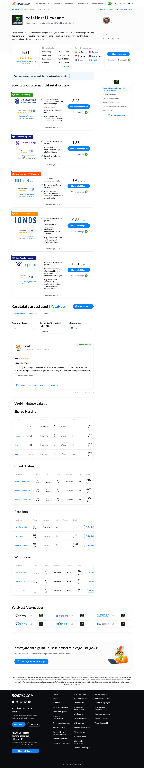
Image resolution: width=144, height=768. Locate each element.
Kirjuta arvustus (84, 306)
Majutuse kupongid (101, 698)
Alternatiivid (107, 110)
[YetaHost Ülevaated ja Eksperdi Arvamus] (104, 38)
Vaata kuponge (79, 112)
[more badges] (111, 23)
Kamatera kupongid (102, 703)
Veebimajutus (79, 703)
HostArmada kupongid (99, 708)
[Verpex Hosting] (25, 264)
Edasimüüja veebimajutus (79, 742)
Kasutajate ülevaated (111, 98)
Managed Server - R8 (22, 490)
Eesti (76, 328)
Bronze (17, 436)
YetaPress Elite (20, 591)
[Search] (116, 3)
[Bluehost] (25, 180)
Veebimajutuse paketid (111, 102)
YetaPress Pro (20, 582)
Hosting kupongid (101, 3)
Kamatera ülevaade (26, 116)
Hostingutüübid (41, 3)
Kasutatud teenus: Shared (25, 376)
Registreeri (18, 724)
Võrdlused (69, 3)
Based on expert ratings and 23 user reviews (26, 62)
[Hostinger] (25, 143)
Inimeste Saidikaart (60, 707)
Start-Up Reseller (21, 527)
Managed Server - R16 (23, 500)
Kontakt (56, 703)
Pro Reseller (19, 536)
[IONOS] (25, 220)
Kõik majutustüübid (81, 698)
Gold (16, 454)
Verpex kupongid (101, 723)
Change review (37, 385)
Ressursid (82, 3)
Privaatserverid (80, 736)
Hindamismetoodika (107, 9)
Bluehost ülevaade (27, 194)
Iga (15, 328)
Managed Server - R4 (22, 481)
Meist (55, 698)
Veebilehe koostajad (82, 748)
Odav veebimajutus (81, 718)
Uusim (45, 331)
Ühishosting (78, 714)
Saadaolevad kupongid (119, 60)
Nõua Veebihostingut (61, 723)
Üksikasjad (90, 527)
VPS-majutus (79, 723)
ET (132, 3)
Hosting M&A (24, 751)
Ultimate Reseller (21, 545)
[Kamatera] (25, 101)
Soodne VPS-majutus (82, 727)
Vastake (22, 385)
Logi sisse (34, 724)
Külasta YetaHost (118, 54)
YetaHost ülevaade (45, 17)
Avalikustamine (59, 727)
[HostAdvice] (21, 3)
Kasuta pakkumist (77, 106)
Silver (17, 445)
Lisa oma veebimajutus (58, 717)
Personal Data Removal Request (59, 733)
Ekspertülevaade (109, 94)
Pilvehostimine (79, 732)
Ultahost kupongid (101, 718)
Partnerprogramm (60, 712)
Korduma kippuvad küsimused (114, 106)
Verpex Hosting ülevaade (26, 281)
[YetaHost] (17, 20)
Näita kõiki (65, 66)
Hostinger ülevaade (26, 156)
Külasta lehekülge (77, 148)
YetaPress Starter (21, 572)
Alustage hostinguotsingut (33, 661)
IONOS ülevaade (26, 236)
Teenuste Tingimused (61, 743)
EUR (122, 3)
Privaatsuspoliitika (60, 739)
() (54, 385)
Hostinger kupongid (102, 714)
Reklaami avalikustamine (123, 9)
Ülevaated (56, 3)
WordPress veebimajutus (79, 708)
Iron (16, 427)
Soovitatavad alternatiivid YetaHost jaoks (114, 89)
